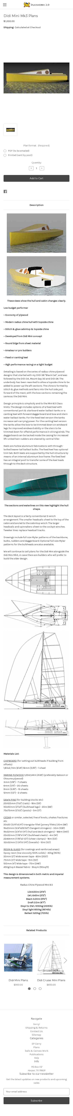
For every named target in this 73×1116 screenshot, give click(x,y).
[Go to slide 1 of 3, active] (29, 988)
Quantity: (37, 162)
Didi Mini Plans (18, 980)
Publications (37, 1054)
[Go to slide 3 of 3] (40, 988)
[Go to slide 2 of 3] (34, 988)
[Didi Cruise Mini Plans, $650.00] (51, 957)
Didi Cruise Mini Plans (51, 980)
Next (65, 960)
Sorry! (36, 1024)
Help (36, 1057)
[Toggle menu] (4, 4)
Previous (4, 960)
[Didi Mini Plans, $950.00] (18, 957)
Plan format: (36, 145)
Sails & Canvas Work (36, 1050)
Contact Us (36, 1031)
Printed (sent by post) (20, 155)
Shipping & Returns (36, 1027)
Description (36, 205)
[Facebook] (5, 191)
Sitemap (36, 1034)
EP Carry (36, 1043)
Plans (36, 1047)
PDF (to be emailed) (18, 150)
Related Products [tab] (36, 930)
